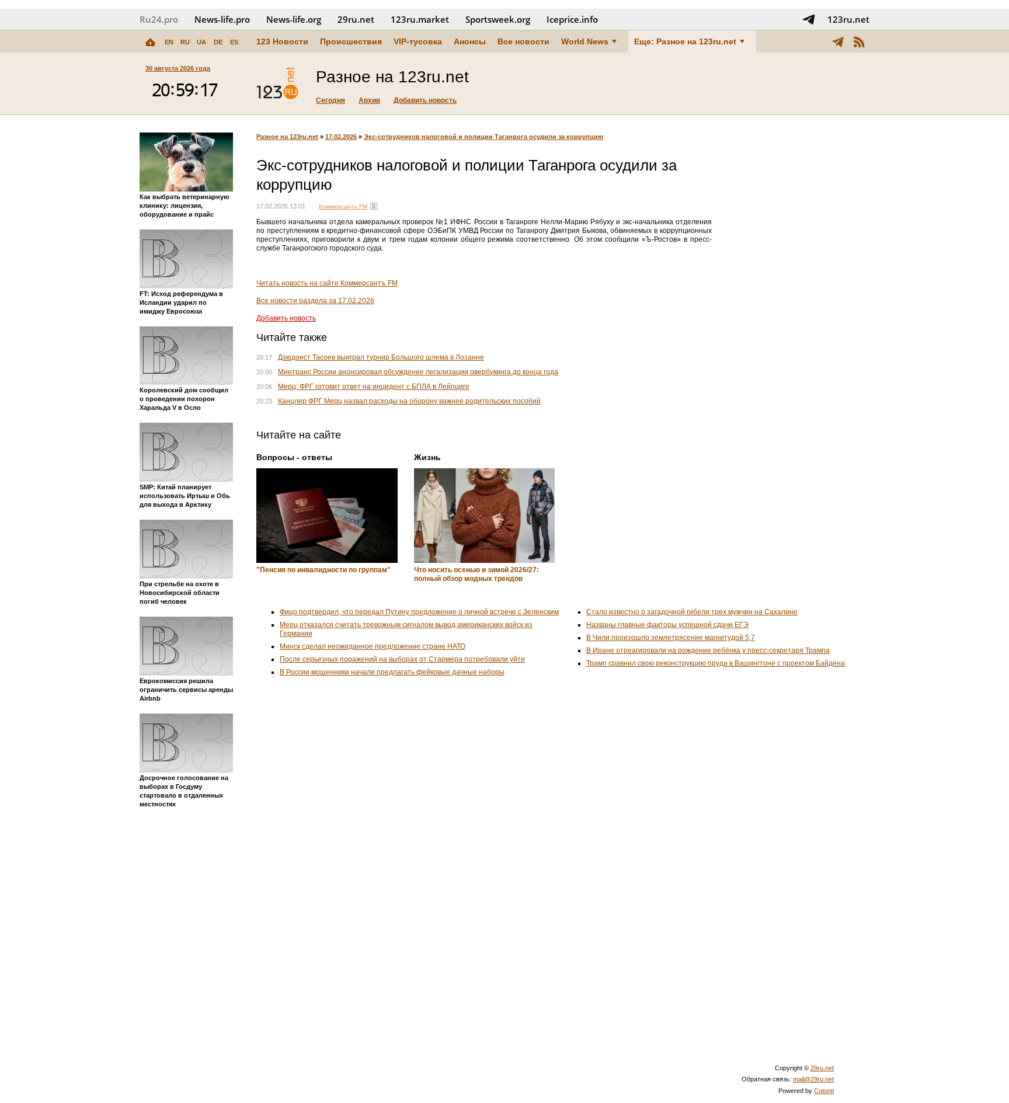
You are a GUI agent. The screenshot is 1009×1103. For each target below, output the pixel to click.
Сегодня (330, 100)
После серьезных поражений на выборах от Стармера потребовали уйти (402, 659)
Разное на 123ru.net (287, 136)
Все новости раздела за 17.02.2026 (315, 301)
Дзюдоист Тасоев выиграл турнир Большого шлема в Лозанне (381, 357)
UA (201, 42)
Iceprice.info (572, 19)
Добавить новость (425, 100)
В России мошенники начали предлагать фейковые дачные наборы (392, 672)
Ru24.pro (159, 19)
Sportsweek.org (497, 19)
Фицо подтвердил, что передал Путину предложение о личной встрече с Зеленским (419, 612)
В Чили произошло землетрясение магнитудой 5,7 (670, 638)
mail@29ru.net (813, 1079)
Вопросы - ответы (294, 457)
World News (584, 41)
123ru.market (420, 19)
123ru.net (848, 19)
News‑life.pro (222, 19)
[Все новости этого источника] (373, 206)
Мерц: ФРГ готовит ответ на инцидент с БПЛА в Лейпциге (373, 386)
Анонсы (470, 41)
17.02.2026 (341, 136)
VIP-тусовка (418, 41)
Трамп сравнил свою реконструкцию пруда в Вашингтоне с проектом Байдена (715, 663)
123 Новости (282, 41)
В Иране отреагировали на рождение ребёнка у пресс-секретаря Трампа (708, 650)
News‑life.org (293, 19)
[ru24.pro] (277, 83)
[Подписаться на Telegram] (808, 19)
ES (234, 42)
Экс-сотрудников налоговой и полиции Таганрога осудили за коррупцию (483, 136)
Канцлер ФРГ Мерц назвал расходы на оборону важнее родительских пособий (409, 401)
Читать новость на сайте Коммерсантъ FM (327, 283)
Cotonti (824, 1090)
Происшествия (351, 41)
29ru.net (356, 19)
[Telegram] (837, 41)
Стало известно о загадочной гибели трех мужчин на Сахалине (692, 612)
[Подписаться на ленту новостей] (858, 41)
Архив (369, 100)
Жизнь (427, 457)
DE (218, 42)
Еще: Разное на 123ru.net (685, 41)
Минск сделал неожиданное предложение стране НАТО (372, 646)
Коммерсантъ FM (343, 206)
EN (169, 42)
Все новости (523, 41)
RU (185, 42)
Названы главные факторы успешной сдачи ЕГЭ (667, 625)
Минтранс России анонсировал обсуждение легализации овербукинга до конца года (418, 372)
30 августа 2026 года (177, 68)
